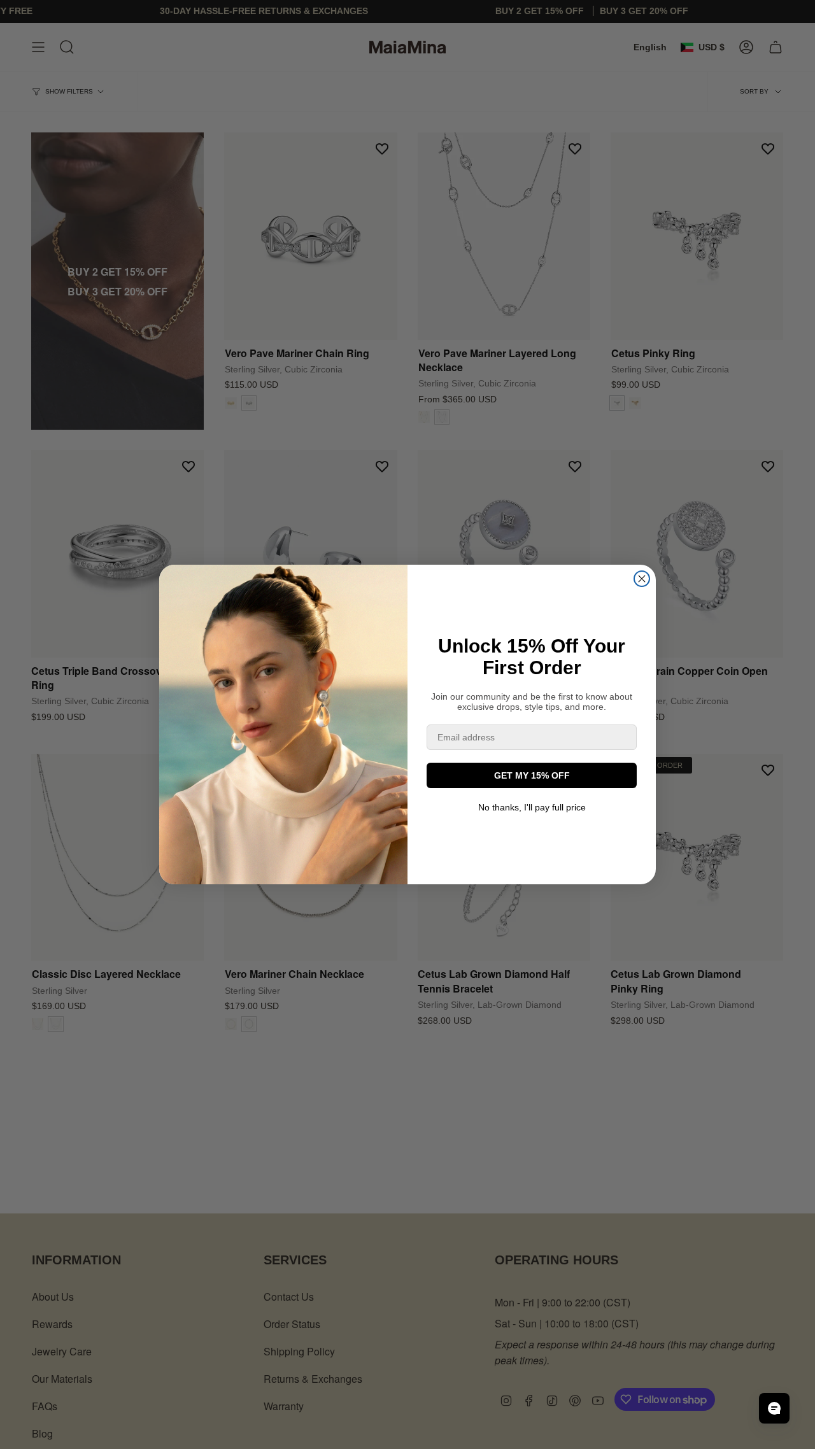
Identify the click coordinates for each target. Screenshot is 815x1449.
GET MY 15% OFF (532, 775)
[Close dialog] (641, 578)
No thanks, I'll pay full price (532, 807)
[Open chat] (774, 1408)
